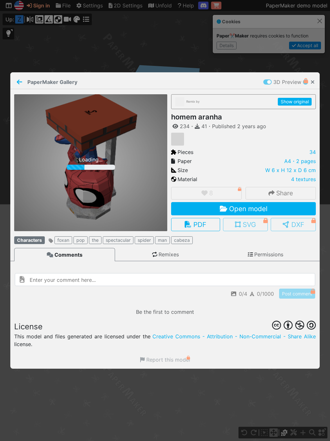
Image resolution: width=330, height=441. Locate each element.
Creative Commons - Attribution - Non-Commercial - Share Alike (234, 336)
